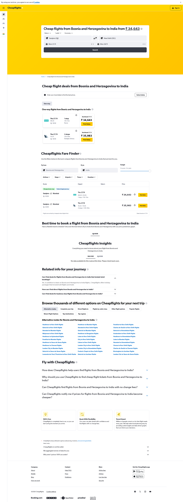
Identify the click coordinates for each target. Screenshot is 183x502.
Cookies (37, 2)
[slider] (150, 171)
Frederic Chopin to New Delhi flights (90, 351)
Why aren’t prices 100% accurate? (55, 455)
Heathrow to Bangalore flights (88, 333)
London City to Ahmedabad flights (89, 348)
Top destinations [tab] (68, 314)
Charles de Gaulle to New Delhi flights (126, 327)
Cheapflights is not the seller (53, 447)
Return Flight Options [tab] (51, 314)
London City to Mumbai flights (52, 348)
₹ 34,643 (132, 29)
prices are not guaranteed (84, 441)
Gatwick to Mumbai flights (87, 330)
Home (43, 76)
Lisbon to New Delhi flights (87, 342)
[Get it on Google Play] (138, 471)
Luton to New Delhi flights (87, 336)
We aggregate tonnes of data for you (56, 451)
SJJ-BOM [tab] (95, 234)
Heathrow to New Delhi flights (52, 324)
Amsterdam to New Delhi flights (124, 333)
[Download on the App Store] (138, 476)
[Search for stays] (3, 19)
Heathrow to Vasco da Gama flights (54, 342)
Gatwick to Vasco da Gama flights (53, 351)
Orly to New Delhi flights (86, 339)
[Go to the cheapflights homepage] (15, 8)
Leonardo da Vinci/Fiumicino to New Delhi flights (59, 354)
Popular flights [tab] (134, 309)
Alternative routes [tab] (50, 309)
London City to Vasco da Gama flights (126, 354)
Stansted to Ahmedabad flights (124, 342)
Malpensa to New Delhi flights (52, 333)
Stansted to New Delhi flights (88, 327)
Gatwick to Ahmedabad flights (123, 330)
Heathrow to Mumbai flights (87, 324)
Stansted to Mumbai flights (51, 330)
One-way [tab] (47, 103)
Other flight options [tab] (118, 309)
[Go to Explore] (3, 28)
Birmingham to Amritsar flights (123, 351)
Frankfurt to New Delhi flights (123, 324)
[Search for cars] (3, 23)
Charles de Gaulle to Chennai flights (125, 348)
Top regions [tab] (82, 314)
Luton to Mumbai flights (121, 339)
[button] (180, 2)
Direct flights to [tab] (83, 309)
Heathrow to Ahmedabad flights (124, 336)
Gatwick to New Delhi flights (52, 327)
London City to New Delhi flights (89, 345)
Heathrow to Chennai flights (52, 345)
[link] (135, 491)
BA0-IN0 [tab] (91, 256)
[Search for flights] (3, 14)
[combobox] (48, 33)
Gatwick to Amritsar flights (87, 354)
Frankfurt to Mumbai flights (51, 339)
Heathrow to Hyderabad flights (53, 336)
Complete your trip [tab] (67, 309)
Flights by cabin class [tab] (100, 309)
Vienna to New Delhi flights (122, 345)
